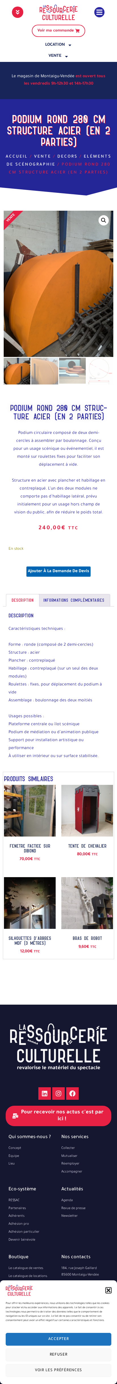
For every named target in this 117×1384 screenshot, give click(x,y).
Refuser (59, 1355)
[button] (108, 1290)
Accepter (58, 1339)
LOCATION (55, 45)
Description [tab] (23, 600)
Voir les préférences (58, 1370)
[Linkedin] (44, 1093)
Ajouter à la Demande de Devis (58, 571)
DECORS (67, 157)
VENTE (55, 56)
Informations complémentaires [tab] (73, 600)
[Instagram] (58, 1093)
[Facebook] (72, 1093)
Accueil (17, 157)
